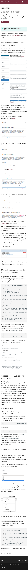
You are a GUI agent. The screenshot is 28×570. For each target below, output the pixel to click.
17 (3, 308)
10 (3, 298)
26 (3, 321)
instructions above (8, 486)
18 (3, 309)
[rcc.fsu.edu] (2, 567)
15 (3, 305)
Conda (13, 118)
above (11, 326)
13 (3, 302)
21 (3, 314)
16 (3, 306)
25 (3, 319)
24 (3, 318)
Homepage (5, 22)
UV (5, 145)
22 (3, 315)
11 (3, 299)
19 (3, 311)
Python (7, 8)
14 (3, 304)
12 (3, 301)
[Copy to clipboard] (25, 285)
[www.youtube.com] (5, 567)
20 (3, 312)
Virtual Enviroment (16, 196)
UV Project (10, 169)
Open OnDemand (16, 35)
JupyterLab (4, 223)
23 (3, 316)
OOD (3, 8)
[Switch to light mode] (22, 1)
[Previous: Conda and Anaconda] (2, 560)
